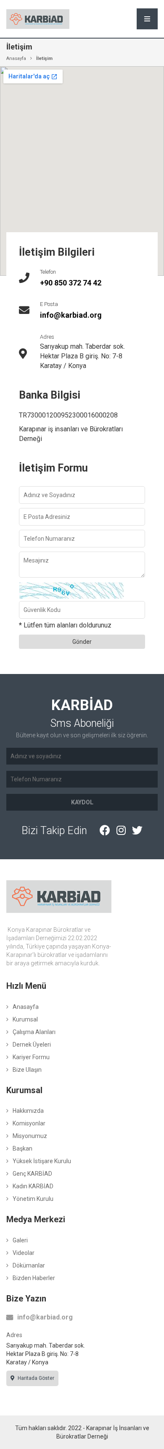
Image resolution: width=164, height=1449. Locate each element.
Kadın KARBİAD (33, 1186)
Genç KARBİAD (32, 1173)
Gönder (82, 641)
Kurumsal (25, 1019)
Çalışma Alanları (34, 1032)
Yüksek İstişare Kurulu (42, 1161)
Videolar (23, 1252)
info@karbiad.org (71, 315)
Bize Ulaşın (27, 1069)
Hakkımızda (28, 1110)
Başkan (22, 1148)
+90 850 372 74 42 (70, 282)
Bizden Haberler (34, 1278)
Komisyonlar (29, 1123)
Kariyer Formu (31, 1057)
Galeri (20, 1240)
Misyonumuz (30, 1136)
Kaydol (82, 802)
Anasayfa (16, 58)
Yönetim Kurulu (33, 1198)
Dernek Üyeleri (32, 1044)
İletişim (44, 58)
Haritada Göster (35, 1378)
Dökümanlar (29, 1265)
